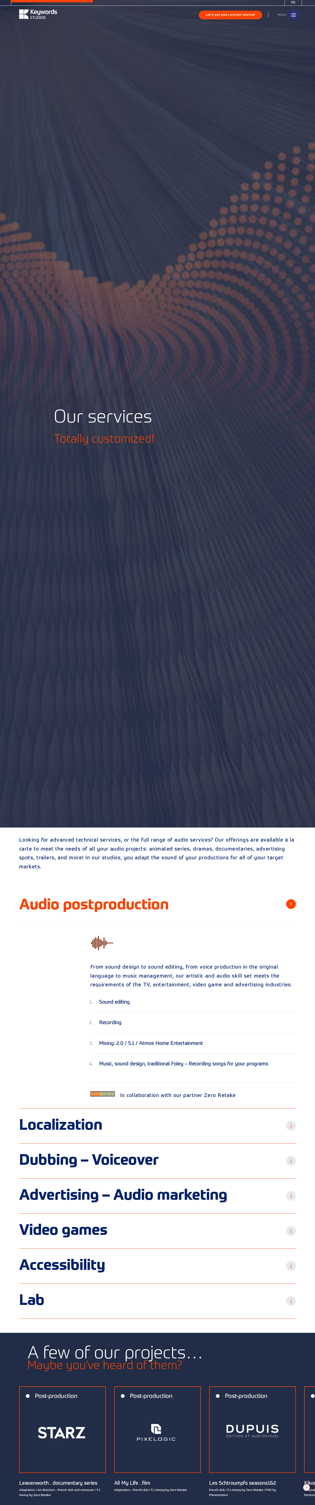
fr (293, 2)
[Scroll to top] (306, 1487)
